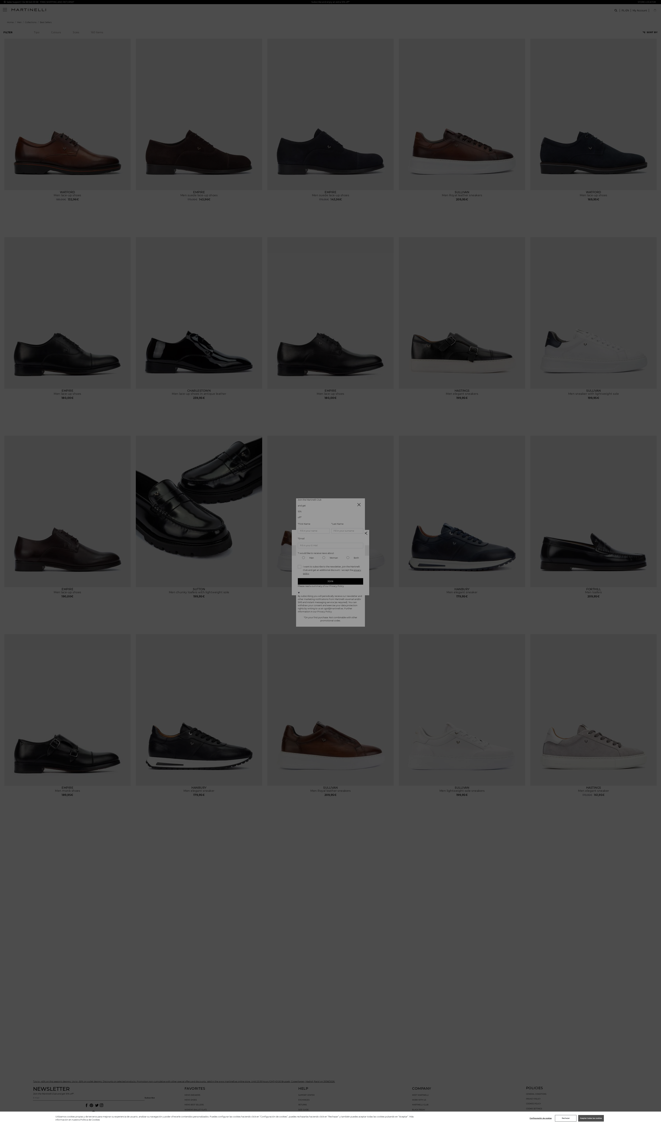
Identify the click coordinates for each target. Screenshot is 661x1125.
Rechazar (566, 1118)
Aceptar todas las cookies (591, 1118)
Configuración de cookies (541, 1118)
